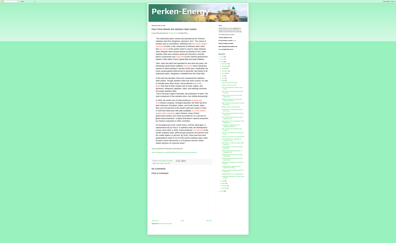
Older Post (209, 220)
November (225, 66)
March (224, 183)
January (224, 188)
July (223, 76)
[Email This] (177, 161)
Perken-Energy (180, 11)
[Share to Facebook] (183, 161)
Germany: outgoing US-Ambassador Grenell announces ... (232, 100)
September (225, 71)
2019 (222, 191)
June (223, 78)
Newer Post (155, 220)
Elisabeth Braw (172, 33)
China (157, 163)
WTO (169, 163)
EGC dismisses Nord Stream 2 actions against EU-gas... (232, 117)
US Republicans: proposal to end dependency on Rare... (231, 167)
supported (180, 57)
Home (182, 220)
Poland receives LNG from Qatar (231, 107)
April (223, 181)
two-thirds (164, 49)
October (224, 68)
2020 (222, 61)
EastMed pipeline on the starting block (232, 174)
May (223, 80)
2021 (222, 59)
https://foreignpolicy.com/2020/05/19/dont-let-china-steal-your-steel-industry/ (174, 152)
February (224, 185)
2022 (222, 57)
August (224, 73)
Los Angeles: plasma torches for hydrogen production (231, 125)
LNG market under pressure (229, 82)
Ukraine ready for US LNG (229, 85)
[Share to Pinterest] (185, 161)
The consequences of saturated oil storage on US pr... (231, 139)
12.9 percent (198, 130)
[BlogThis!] (179, 161)
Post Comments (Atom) (165, 223)
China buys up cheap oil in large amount (233, 136)
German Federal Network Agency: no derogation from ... (232, 151)
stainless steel (163, 163)
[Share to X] (181, 161)
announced (188, 66)
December (225, 63)
